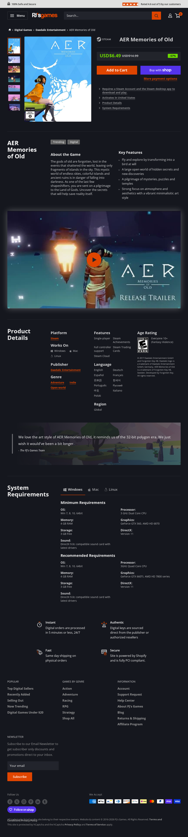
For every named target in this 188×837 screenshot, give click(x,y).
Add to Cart (116, 70)
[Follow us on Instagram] (23, 801)
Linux (113, 489)
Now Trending (17, 706)
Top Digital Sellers (20, 689)
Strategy (68, 712)
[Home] (9, 30)
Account (124, 689)
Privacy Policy (29, 820)
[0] (177, 15)
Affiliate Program (130, 724)
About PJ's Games (130, 706)
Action (67, 689)
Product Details (112, 103)
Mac (95, 489)
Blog (121, 712)
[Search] (156, 16)
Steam (55, 338)
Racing (67, 700)
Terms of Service (96, 824)
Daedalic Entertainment (51, 30)
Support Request (130, 694)
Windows (75, 489)
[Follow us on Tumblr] (44, 801)
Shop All (68, 718)
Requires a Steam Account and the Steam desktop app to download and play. (138, 90)
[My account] (170, 16)
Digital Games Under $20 (25, 712)
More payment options (160, 79)
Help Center (126, 700)
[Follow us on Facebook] (9, 801)
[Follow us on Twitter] (16, 801)
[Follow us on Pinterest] (30, 801)
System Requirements (116, 108)
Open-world (58, 387)
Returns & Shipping (132, 718)
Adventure (57, 382)
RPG (65, 706)
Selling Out (15, 700)
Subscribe (20, 777)
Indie (73, 382)
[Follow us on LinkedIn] (37, 801)
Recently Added (18, 694)
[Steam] (108, 39)
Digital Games (23, 30)
